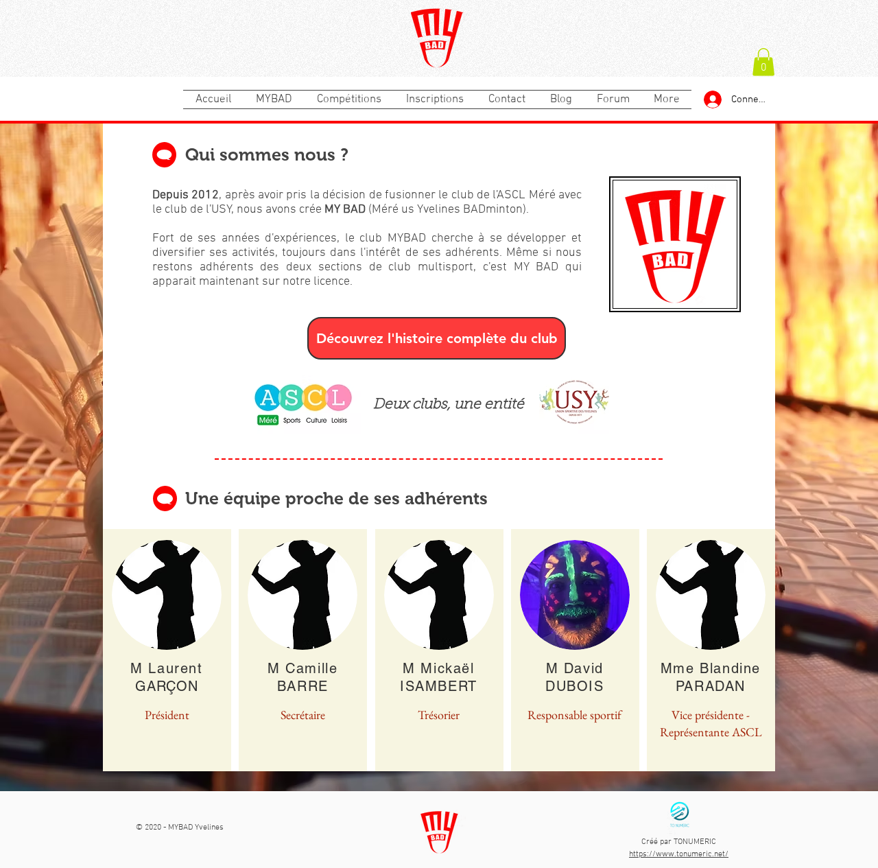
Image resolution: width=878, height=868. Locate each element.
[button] (763, 62)
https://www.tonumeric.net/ (678, 854)
